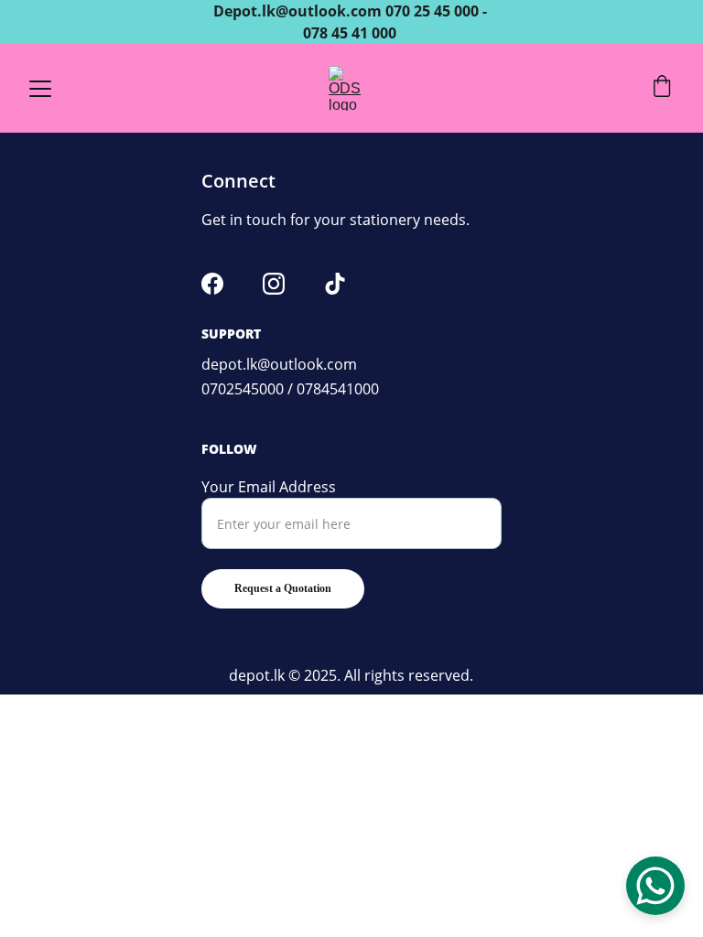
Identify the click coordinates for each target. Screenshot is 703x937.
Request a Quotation (282, 588)
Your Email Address (268, 487)
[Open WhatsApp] (655, 885)
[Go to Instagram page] (274, 284)
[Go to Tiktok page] (335, 284)
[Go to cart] (662, 88)
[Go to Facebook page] (212, 284)
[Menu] (40, 89)
